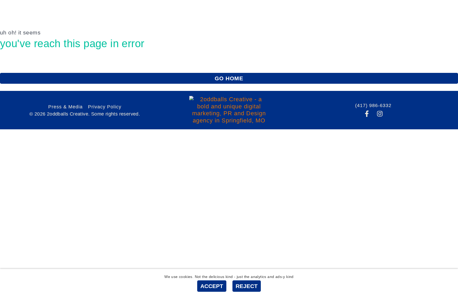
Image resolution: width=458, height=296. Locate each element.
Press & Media (65, 106)
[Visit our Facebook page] (367, 114)
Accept (211, 286)
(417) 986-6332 (373, 105)
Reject (247, 286)
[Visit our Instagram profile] (380, 114)
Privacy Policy (104, 106)
